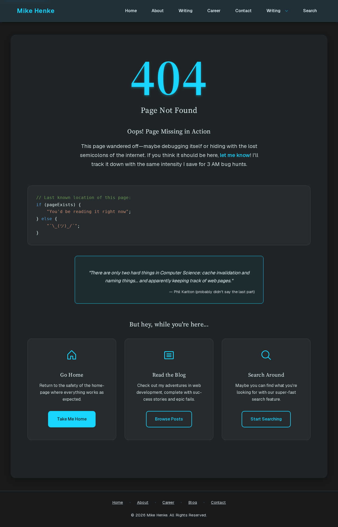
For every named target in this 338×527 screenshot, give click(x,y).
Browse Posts (169, 419)
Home (117, 502)
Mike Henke (35, 11)
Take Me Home (72, 419)
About (143, 502)
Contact (218, 502)
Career (168, 502)
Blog (192, 502)
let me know (235, 155)
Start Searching (266, 419)
